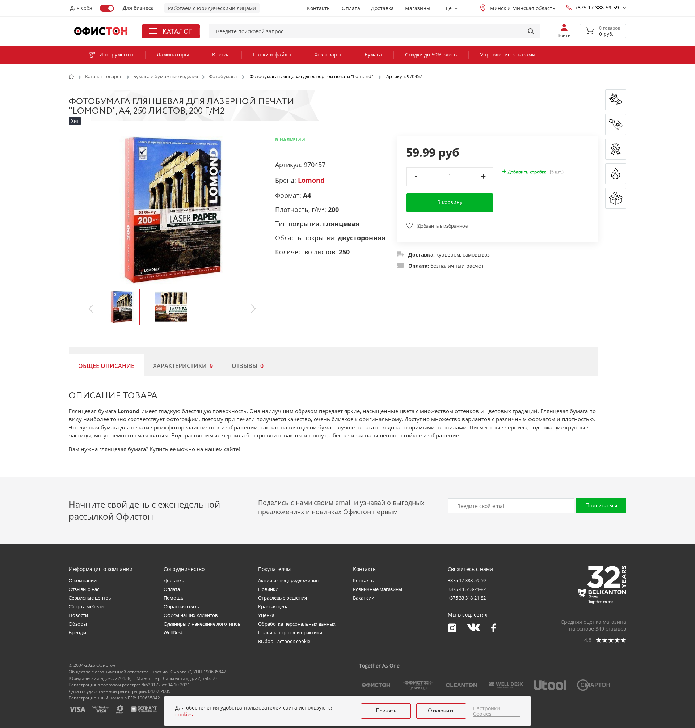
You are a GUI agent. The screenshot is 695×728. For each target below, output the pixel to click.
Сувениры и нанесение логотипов (202, 623)
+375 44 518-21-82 (467, 589)
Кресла (221, 54)
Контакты (319, 8)
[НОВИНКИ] (615, 99)
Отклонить (441, 711)
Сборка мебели (86, 606)
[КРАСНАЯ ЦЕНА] (615, 124)
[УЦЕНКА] (615, 198)
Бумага (373, 54)
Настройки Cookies (486, 711)
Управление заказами (507, 54)
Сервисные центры (90, 597)
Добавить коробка (527, 172)
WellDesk (173, 632)
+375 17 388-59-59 (597, 7)
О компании (83, 580)
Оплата (351, 8)
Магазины (417, 8)
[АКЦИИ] (615, 149)
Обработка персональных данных (297, 623)
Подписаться (601, 505)
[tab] (106, 365)
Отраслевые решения (282, 597)
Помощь (174, 597)
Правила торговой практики (290, 632)
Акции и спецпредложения (288, 580)
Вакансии (363, 597)
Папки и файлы (272, 54)
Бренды (77, 632)
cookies (184, 714)
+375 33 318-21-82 (467, 597)
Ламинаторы (173, 54)
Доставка (382, 8)
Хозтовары (328, 54)
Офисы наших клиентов (191, 615)
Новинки (268, 589)
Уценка (266, 615)
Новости (78, 615)
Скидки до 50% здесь (431, 54)
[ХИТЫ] (615, 173)
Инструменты (116, 54)
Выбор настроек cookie (284, 641)
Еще (446, 8)
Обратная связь (181, 606)
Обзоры (78, 623)
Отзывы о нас (84, 589)
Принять (386, 711)
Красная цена (273, 606)
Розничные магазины (377, 589)
